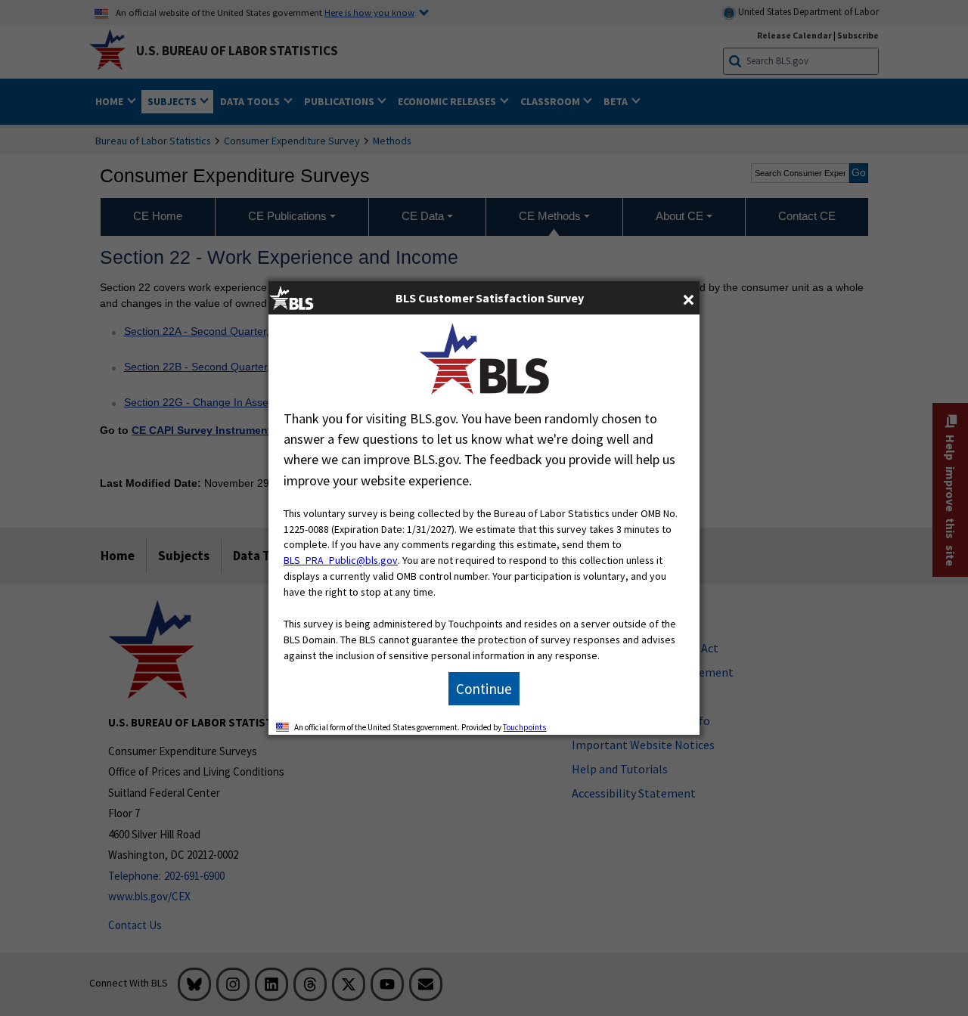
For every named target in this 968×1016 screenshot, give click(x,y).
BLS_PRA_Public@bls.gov (341, 560)
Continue (484, 689)
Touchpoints (524, 727)
